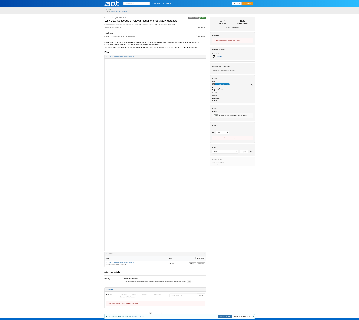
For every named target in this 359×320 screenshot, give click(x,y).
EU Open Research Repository (119, 11)
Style (213, 132)
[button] (155, 56)
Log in (238, 3)
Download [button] (201, 263)
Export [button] (244, 151)
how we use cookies (138, 316)
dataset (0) (135, 294)
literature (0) (124, 294)
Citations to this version (127, 297)
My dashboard (167, 3)
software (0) (145, 294)
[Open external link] (193, 281)
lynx (107, 9)
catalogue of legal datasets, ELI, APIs (224, 70)
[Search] (148, 3)
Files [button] (109, 254)
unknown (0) (157, 294)
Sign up (248, 3)
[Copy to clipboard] (251, 84)
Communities (156, 3)
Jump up (156, 314)
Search (201, 295)
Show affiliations (201, 27)
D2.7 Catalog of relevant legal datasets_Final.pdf (120, 262)
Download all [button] (201, 258)
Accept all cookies (225, 316)
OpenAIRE (219, 56)
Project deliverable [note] (193, 17)
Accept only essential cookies (242, 316)
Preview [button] (193, 263)
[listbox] (222, 132)
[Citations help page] (112, 289)
